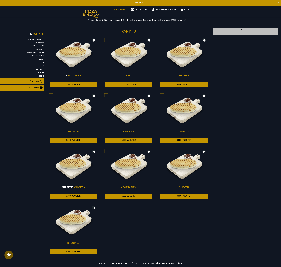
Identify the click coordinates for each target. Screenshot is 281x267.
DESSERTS (40, 69)
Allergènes (34, 81)
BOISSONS (40, 76)
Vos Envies (34, 88)
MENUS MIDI (39, 42)
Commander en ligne (172, 263)
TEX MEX (41, 62)
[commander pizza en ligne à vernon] (91, 8)
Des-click (155, 263)
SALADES (40, 66)
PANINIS (41, 59)
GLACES (41, 72)
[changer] (184, 20)
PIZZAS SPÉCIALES (37, 56)
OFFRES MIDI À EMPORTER (34, 39)
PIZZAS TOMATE (38, 49)
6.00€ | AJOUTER (73, 84)
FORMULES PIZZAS (37, 46)
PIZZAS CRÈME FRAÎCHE (35, 52)
